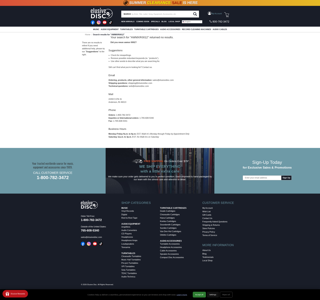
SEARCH (127, 14)
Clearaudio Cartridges (170, 214)
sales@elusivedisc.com (163, 80)
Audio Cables (220, 29)
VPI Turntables (127, 266)
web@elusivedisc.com (139, 86)
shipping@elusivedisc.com (140, 83)
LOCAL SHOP (174, 22)
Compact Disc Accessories (172, 257)
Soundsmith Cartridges (170, 225)
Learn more (182, 294)
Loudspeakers (127, 244)
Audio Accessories (170, 29)
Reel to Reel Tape (129, 218)
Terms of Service (209, 235)
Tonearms (125, 247)
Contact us (147, 67)
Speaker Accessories (169, 254)
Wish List (206, 211)
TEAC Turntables (129, 273)
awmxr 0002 (129, 42)
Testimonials (208, 257)
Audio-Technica (128, 277)
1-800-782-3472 (123, 115)
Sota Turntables (128, 270)
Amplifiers (125, 227)
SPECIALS (155, 22)
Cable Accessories (168, 251)
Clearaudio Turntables (131, 256)
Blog (204, 254)
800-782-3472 (220, 21)
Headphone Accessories (171, 247)
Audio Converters (129, 230)
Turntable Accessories (170, 244)
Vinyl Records (127, 211)
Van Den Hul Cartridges (170, 231)
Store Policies (208, 228)
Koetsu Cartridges (168, 221)
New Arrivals (127, 22)
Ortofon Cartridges (168, 235)
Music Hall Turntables (131, 260)
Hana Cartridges (167, 218)
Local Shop (207, 260)
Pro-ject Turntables (129, 263)
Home (87, 35)
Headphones (127, 237)
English (187, 22)
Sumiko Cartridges (168, 228)
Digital (124, 214)
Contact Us (207, 218)
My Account (207, 208)
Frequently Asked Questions (214, 222)
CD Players (126, 234)
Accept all (199, 294)
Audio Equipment (110, 29)
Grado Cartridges (167, 211)
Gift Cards (206, 215)
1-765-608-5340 (147, 118)
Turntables (126, 29)
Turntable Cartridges (146, 29)
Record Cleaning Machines (196, 29)
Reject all (226, 294)
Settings (212, 294)
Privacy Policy (208, 232)
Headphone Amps (129, 240)
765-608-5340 (90, 230)
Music (96, 29)
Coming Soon (142, 22)
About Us (206, 250)
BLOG (164, 22)
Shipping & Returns (211, 225)
